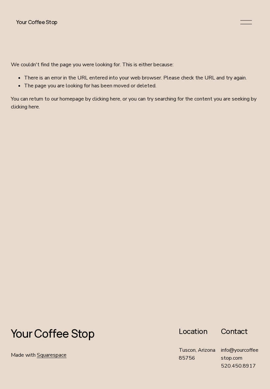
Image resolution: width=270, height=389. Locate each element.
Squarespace (52, 355)
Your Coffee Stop (36, 22)
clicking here (106, 99)
